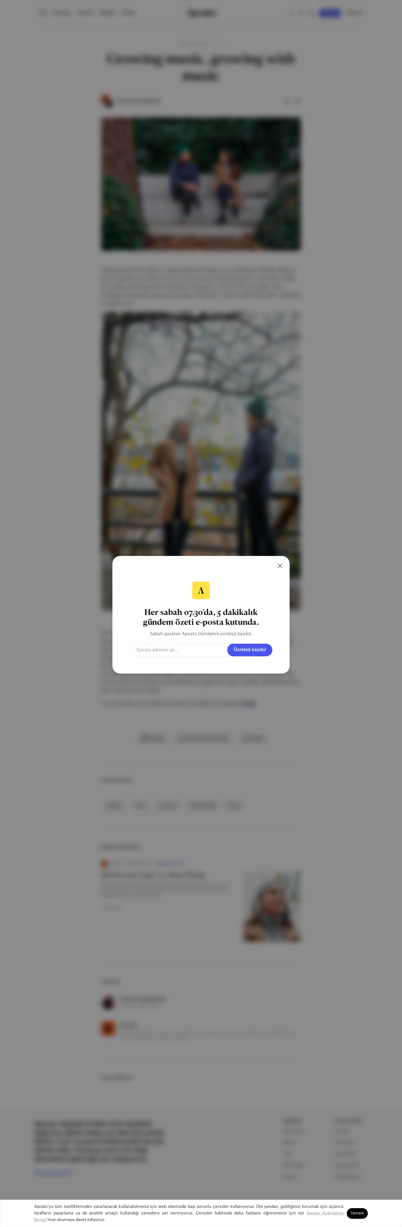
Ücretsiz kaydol (250, 650)
